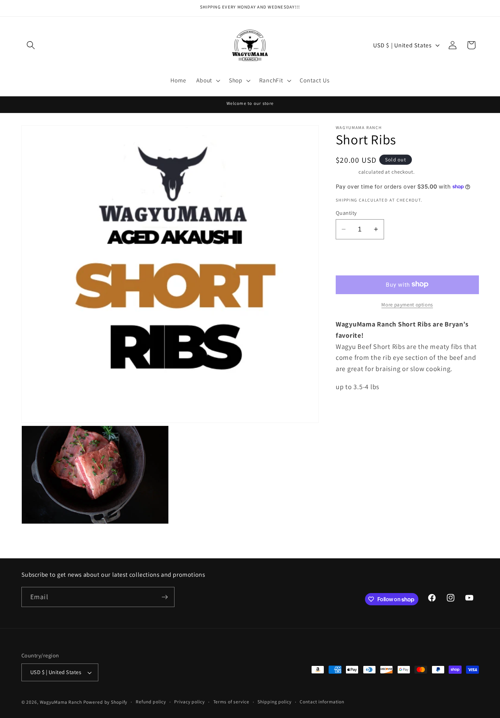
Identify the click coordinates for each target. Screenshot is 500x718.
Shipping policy (274, 702)
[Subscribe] (164, 597)
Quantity (346, 212)
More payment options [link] (407, 304)
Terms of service (231, 702)
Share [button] (353, 412)
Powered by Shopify (105, 702)
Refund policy (151, 702)
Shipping (346, 171)
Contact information (322, 702)
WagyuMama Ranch (61, 702)
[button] (30, 45)
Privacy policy (189, 702)
